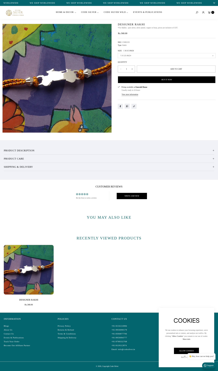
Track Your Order (11, 342)
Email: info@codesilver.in (123, 349)
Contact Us (9, 334)
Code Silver (114, 366)
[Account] (203, 12)
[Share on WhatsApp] (127, 106)
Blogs (6, 326)
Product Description (19, 150)
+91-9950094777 (119, 338)
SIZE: (126, 51)
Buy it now (166, 80)
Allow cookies (186, 351)
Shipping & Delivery (18, 166)
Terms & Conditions (67, 334)
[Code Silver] (14, 12)
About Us (8, 330)
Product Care (14, 158)
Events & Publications (14, 338)
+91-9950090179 (119, 330)
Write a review (132, 196)
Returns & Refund (66, 330)
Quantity (122, 62)
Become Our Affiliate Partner (17, 345)
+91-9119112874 (119, 345)
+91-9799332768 (119, 342)
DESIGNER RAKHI (28, 300)
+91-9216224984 (119, 326)
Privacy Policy (64, 326)
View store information (130, 94)
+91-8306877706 (119, 334)
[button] (66, 12)
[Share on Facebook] (120, 106)
